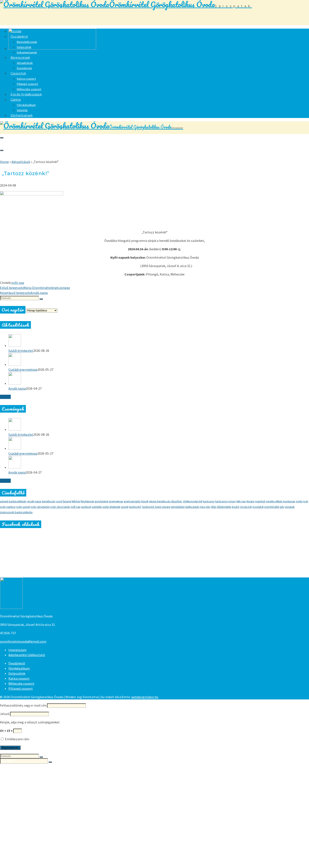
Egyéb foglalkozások (26, 94)
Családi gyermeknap (22, 369)
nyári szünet (23, 507)
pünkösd (86, 507)
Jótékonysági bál (192, 501)
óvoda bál (246, 507)
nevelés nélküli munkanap (280, 501)
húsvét (144, 501)
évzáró (235, 507)
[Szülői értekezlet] (158, 341)
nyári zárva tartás (60, 507)
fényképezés (87, 501)
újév (282, 507)
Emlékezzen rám (16, 739)
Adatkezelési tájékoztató (26, 655)
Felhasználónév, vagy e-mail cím (23, 705)
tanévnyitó (135, 507)
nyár (305, 501)
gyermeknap (116, 501)
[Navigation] (1, 150)
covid (59, 501)
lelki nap (241, 501)
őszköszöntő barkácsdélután (16, 512)
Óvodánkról (19, 36)
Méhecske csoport (21, 683)
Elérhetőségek (22, 115)
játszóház (176, 501)
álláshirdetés (224, 507)
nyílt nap (17, 283)
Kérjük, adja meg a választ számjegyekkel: (30, 722)
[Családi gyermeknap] (158, 360)
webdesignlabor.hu (144, 697)
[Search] (1, 137)
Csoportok (18, 73)
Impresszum (17, 650)
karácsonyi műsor (225, 501)
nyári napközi (8, 507)
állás (213, 507)
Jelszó (4, 714)
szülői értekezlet (111, 507)
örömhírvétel (271, 507)
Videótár (24, 832)
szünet (124, 507)
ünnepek (289, 507)
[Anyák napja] (158, 379)
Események (27, 799)
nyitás (299, 501)
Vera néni (205, 507)
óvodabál (258, 507)
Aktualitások (25, 63)
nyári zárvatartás (40, 507)
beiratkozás (48, 501)
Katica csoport (26, 79)
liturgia (250, 501)
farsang (67, 501)
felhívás (76, 501)
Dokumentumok (31, 786)
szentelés (97, 507)
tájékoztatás (192, 507)
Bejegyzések (20, 58)
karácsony (209, 501)
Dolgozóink (24, 47)
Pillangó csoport (27, 84)
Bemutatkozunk (27, 42)
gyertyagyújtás (132, 501)
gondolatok (101, 501)
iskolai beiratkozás (159, 501)
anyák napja (34, 501)
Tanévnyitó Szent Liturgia (156, 507)
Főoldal (14, 769)
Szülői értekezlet (20, 350)
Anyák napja (17, 388)
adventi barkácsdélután (13, 501)
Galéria (16, 100)
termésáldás (178, 507)
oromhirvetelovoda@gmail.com (23, 641)
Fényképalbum (26, 105)
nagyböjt (260, 501)
